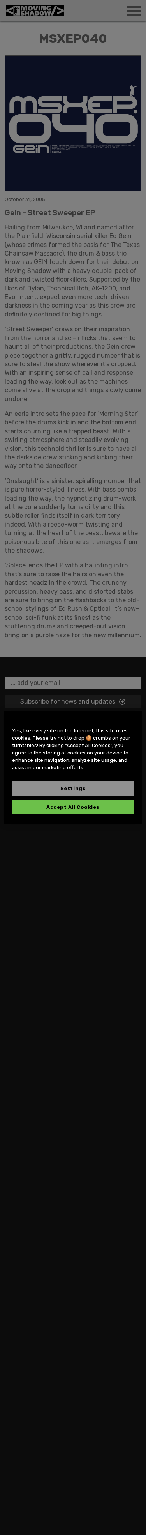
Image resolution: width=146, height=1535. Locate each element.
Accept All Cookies (73, 807)
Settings (73, 788)
